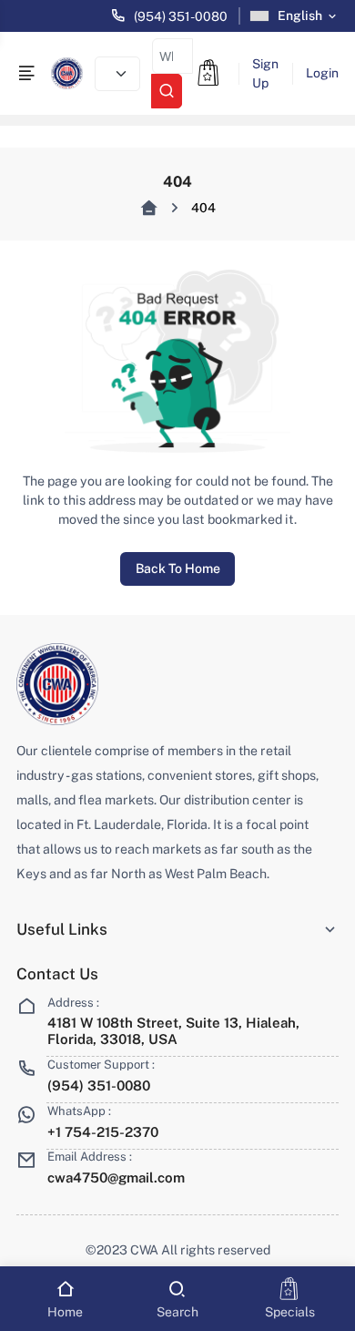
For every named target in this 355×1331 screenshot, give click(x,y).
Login (322, 73)
